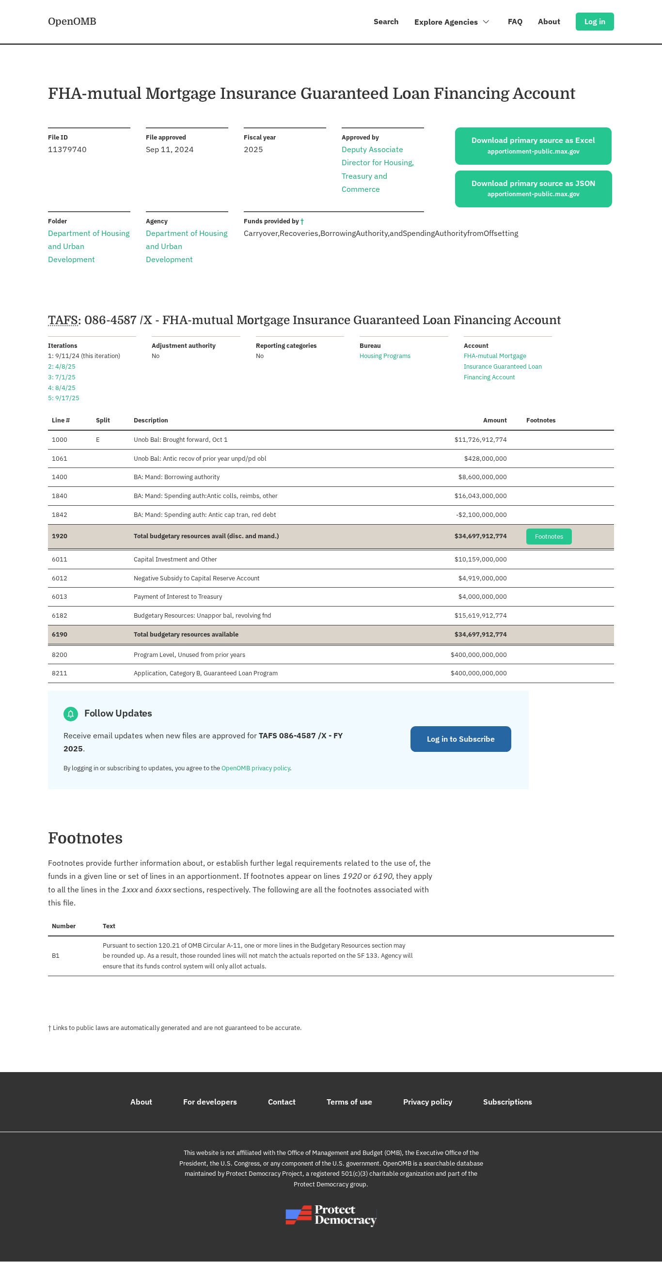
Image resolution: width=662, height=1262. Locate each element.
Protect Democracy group (330, 1184)
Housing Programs (385, 356)
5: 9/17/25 (63, 398)
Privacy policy (427, 1101)
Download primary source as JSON (534, 188)
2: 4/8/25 (62, 366)
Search (386, 21)
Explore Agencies (447, 22)
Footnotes (549, 536)
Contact (282, 1101)
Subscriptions (507, 1101)
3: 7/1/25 (62, 377)
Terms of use (349, 1101)
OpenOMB (72, 21)
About (549, 21)
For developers (210, 1101)
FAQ (515, 21)
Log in (594, 21)
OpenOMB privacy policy (255, 768)
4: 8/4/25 (62, 388)
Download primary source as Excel (533, 145)
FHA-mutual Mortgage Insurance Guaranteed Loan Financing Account (503, 366)
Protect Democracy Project (264, 1173)
